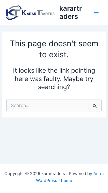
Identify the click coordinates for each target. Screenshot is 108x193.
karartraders (70, 12)
